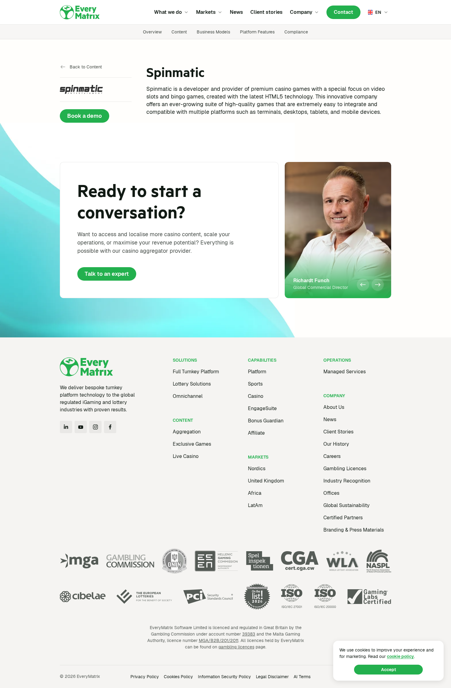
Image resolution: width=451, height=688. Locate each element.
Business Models (213, 32)
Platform (257, 371)
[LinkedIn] (66, 427)
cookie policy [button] (400, 656)
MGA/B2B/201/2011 (218, 640)
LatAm (255, 505)
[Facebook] (110, 427)
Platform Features (257, 32)
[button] (363, 285)
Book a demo (84, 115)
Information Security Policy (224, 676)
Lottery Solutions (192, 384)
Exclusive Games (192, 444)
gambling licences (236, 647)
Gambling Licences (344, 468)
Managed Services (344, 371)
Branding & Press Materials (353, 530)
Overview (152, 32)
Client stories (266, 12)
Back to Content (86, 67)
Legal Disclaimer (272, 676)
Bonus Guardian (265, 420)
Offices (331, 493)
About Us (333, 407)
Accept (388, 669)
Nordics (256, 468)
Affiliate (256, 433)
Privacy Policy (144, 676)
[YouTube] (81, 427)
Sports (255, 384)
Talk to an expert (107, 273)
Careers (332, 456)
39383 (248, 634)
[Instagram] (95, 427)
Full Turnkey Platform (196, 371)
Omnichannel (187, 396)
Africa (254, 493)
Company (301, 12)
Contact (343, 12)
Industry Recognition (346, 481)
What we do (168, 12)
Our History (336, 444)
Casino (255, 396)
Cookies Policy (178, 676)
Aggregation (187, 432)
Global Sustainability (346, 505)
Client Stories (338, 432)
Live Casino (186, 456)
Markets (206, 12)
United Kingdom (266, 481)
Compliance (296, 32)
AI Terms (302, 676)
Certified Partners (343, 517)
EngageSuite (262, 408)
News (236, 12)
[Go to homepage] (80, 12)
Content (179, 32)
